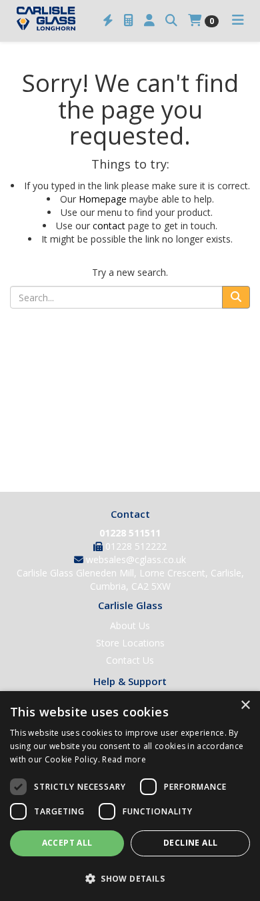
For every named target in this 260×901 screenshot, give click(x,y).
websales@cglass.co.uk (136, 559)
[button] (130, 878)
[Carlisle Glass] (46, 17)
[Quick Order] (108, 20)
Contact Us (130, 660)
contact (109, 225)
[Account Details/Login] (149, 20)
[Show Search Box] (171, 20)
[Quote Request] (128, 20)
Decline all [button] (190, 842)
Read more (124, 759)
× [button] (245, 705)
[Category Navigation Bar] (238, 20)
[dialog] (130, 796)
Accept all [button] (67, 842)
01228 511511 (130, 532)
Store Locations (130, 642)
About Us (130, 625)
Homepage (103, 199)
